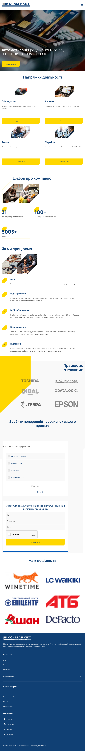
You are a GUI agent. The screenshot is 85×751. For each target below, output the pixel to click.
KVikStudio (42, 746)
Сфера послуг (16, 463)
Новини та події (8, 697)
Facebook (10, 719)
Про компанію (8, 706)
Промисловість (17, 477)
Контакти (6, 701)
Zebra (5, 665)
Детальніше (20, 121)
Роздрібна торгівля (19, 456)
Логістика (15, 470)
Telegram (10, 734)
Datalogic (6, 670)
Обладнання (8, 676)
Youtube (9, 729)
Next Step (42, 492)
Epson (5, 660)
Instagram (10, 724)
